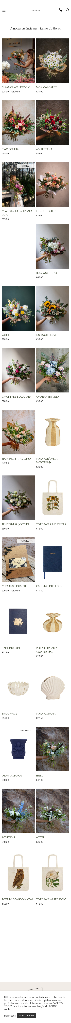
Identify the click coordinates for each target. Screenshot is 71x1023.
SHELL (39, 775)
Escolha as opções (17, 80)
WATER (40, 837)
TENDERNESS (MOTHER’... (17, 524)
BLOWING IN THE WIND (16, 458)
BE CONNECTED (45, 211)
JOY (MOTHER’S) (46, 334)
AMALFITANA (44, 149)
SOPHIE (6, 334)
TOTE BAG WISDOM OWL (17, 899)
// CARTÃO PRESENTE (15, 586)
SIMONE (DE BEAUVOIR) (16, 396)
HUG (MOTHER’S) (46, 273)
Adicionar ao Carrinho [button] (51, 80)
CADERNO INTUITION (49, 586)
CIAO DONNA (10, 149)
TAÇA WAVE (9, 713)
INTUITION (8, 837)
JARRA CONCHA (45, 713)
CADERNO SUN (11, 648)
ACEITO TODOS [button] (26, 1015)
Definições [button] (10, 1015)
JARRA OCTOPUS (12, 775)
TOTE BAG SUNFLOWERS (51, 524)
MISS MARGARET (46, 87)
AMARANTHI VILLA (47, 396)
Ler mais (17, 204)
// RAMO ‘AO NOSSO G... (17, 87)
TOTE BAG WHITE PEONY (51, 899)
